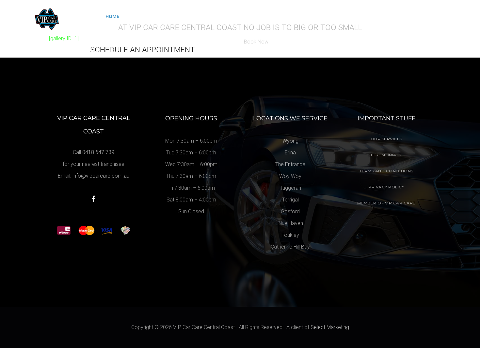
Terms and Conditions (386, 170)
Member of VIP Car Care (386, 202)
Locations (278, 16)
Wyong (290, 141)
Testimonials (385, 154)
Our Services (145, 16)
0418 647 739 (432, 14)
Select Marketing (330, 327)
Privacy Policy (386, 186)
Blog (249, 16)
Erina (290, 152)
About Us (186, 16)
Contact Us (321, 16)
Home (112, 16)
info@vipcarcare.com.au (100, 176)
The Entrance (290, 164)
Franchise (220, 16)
